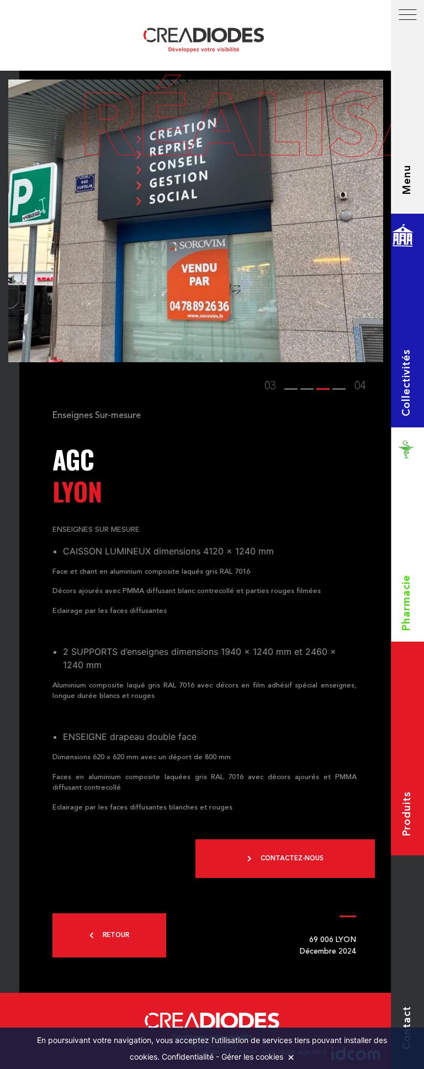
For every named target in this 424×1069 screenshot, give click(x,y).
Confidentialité (188, 1056)
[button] (291, 386)
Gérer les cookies (252, 1056)
